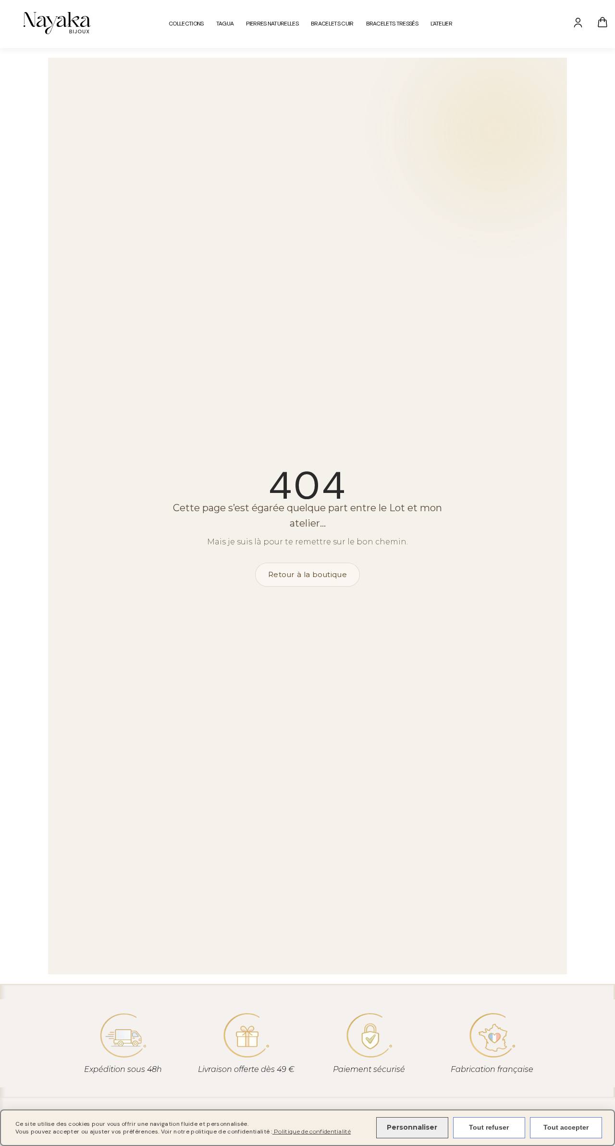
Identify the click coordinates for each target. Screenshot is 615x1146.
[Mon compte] (578, 22)
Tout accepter (566, 1127)
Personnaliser (412, 1127)
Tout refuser (489, 1127)
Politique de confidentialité (311, 1131)
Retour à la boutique (307, 574)
